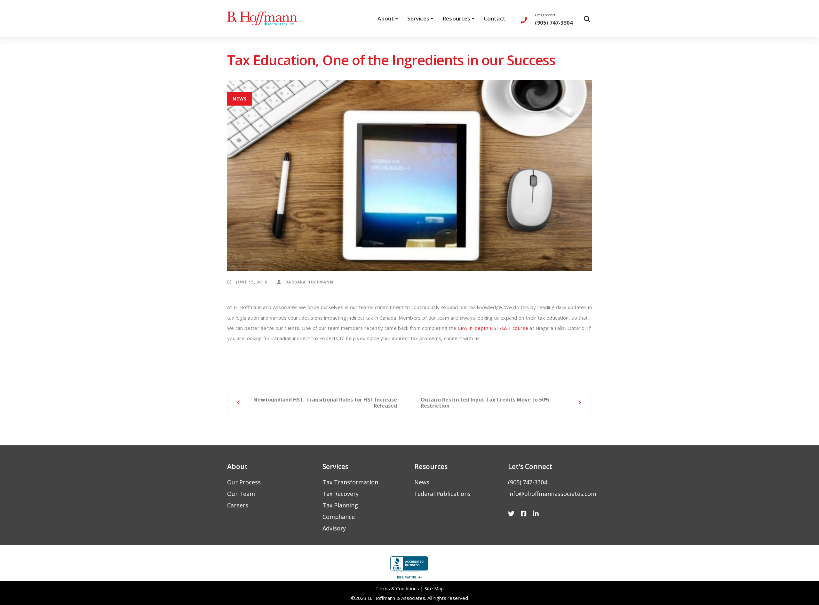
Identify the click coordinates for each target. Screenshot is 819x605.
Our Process (244, 482)
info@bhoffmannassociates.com (552, 494)
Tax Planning (340, 505)
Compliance (338, 517)
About (237, 466)
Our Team (241, 494)
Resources (431, 466)
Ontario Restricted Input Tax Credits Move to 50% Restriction (485, 402)
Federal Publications (442, 494)
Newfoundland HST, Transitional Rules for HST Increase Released (325, 402)
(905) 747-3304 (527, 482)
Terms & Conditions (397, 588)
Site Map (434, 588)
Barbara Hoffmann (308, 281)
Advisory (334, 528)
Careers (237, 505)
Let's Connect (545, 14)
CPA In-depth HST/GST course (493, 328)
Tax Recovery (340, 494)
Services (335, 466)
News (240, 99)
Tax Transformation (350, 482)
